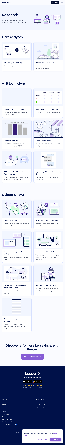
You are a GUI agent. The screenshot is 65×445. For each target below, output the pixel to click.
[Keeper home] (6, 3)
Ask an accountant (40, 407)
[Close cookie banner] (60, 432)
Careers (4, 397)
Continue (55, 439)
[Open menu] (62, 2)
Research (4, 404)
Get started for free (32, 357)
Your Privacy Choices (8, 424)
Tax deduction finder (41, 402)
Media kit (4, 399)
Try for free (55, 2)
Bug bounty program (7, 419)
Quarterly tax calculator (41, 404)
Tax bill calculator (40, 397)
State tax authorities (7, 421)
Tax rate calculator (40, 399)
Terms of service (6, 414)
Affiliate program (7, 402)
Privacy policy (6, 416)
